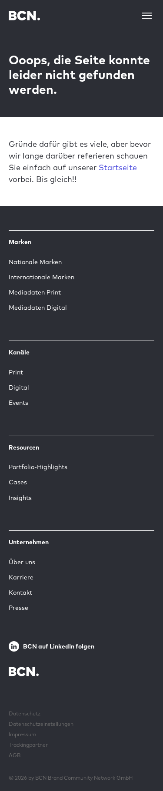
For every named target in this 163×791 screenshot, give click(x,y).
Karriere (21, 577)
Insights (20, 498)
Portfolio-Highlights (38, 467)
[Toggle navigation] (147, 15)
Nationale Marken (35, 262)
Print (16, 372)
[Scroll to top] (142, 757)
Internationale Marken (41, 277)
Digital (19, 387)
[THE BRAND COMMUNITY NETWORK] (24, 15)
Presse (18, 608)
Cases (18, 482)
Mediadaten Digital (38, 307)
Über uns (22, 562)
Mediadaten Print (35, 292)
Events (18, 403)
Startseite (118, 167)
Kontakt (20, 592)
